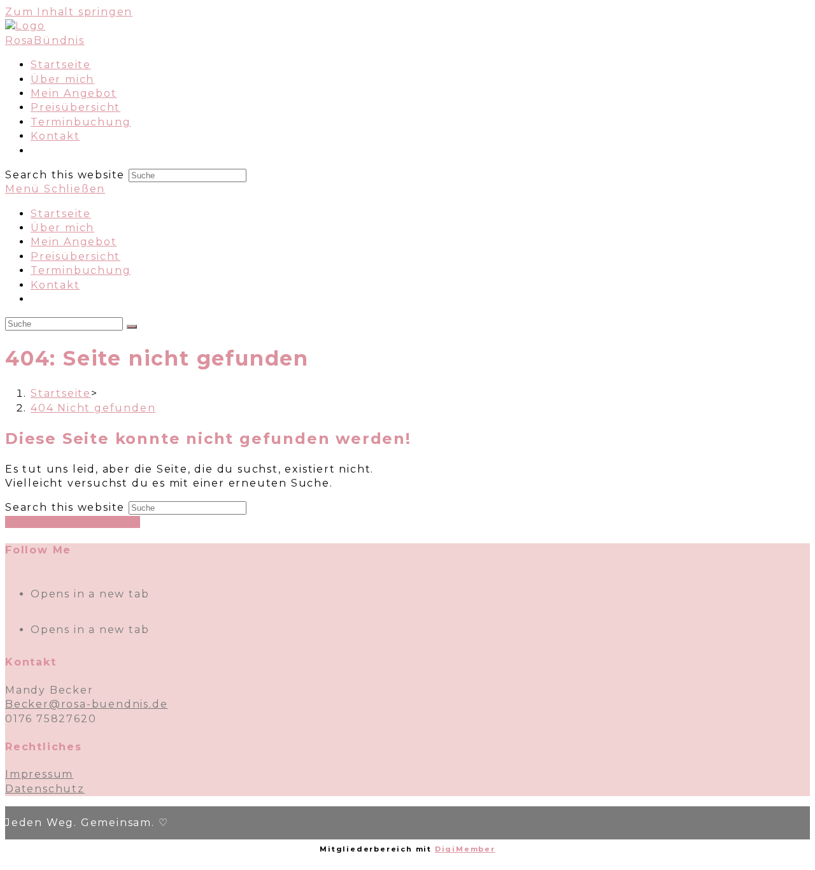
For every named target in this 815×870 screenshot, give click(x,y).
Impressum (39, 774)
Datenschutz (45, 789)
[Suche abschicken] (132, 327)
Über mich (62, 228)
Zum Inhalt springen (68, 12)
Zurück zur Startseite (72, 522)
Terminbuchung (81, 270)
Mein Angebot (74, 242)
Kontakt (55, 285)
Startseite (61, 214)
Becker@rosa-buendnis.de (86, 704)
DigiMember (465, 849)
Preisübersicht (75, 256)
